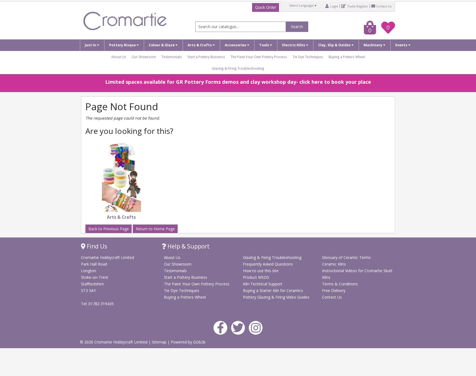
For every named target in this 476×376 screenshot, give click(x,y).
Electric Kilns (294, 45)
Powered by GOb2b (188, 342)
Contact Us (383, 6)
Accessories (236, 45)
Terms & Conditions (340, 283)
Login (333, 6)
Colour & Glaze (162, 45)
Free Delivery (333, 290)
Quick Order (265, 7)
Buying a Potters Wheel (347, 57)
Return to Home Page (155, 228)
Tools (264, 45)
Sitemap (159, 342)
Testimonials (171, 57)
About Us (118, 57)
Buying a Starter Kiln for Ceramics (273, 290)
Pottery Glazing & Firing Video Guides (276, 297)
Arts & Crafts (200, 45)
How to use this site (260, 270)
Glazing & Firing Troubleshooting (238, 68)
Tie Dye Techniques (308, 57)
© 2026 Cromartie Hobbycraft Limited (114, 342)
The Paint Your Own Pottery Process (259, 57)
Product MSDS (256, 277)
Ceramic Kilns (334, 264)
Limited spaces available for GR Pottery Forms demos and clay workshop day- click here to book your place (238, 82)
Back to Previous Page (108, 228)
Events (401, 45)
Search (297, 26)
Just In (91, 45)
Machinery (373, 45)
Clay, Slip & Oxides (334, 45)
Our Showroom (144, 57)
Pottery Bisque (123, 45)
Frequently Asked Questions (268, 264)
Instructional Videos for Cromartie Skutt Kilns (357, 274)
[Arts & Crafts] (121, 177)
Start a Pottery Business (206, 57)
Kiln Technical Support (262, 283)
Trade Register (357, 6)
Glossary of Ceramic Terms (346, 257)
